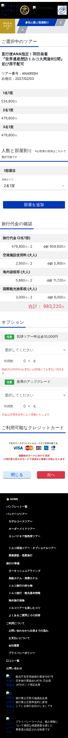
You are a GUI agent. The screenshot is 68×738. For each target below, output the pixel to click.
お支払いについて (19, 638)
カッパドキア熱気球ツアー (24, 536)
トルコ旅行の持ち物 (20, 585)
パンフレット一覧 (16, 506)
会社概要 (14, 645)
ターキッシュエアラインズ (24, 570)
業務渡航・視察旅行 (20, 555)
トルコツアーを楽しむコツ (24, 607)
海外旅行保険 (17, 600)
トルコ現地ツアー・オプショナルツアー (32, 547)
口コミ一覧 (12, 660)
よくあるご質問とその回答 (24, 615)
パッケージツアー (16, 513)
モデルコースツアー (20, 521)
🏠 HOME (12, 499)
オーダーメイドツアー (22, 528)
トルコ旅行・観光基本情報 (24, 593)
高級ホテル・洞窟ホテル (23, 578)
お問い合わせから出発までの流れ (28, 630)
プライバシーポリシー (22, 652)
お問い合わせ (14, 668)
